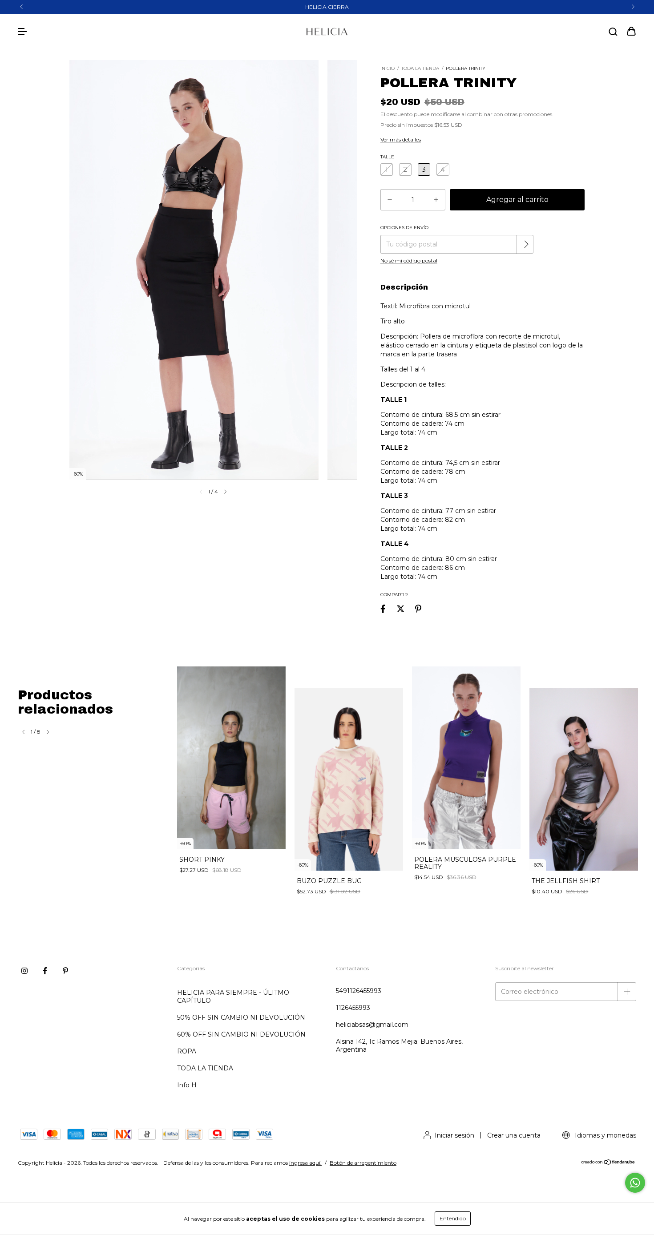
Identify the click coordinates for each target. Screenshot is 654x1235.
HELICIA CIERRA (327, 7)
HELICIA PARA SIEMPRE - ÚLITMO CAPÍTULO (233, 997)
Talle (387, 157)
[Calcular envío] (526, 244)
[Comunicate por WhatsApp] (635, 1183)
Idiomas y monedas (604, 1135)
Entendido (453, 1218)
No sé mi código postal (408, 260)
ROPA (186, 1051)
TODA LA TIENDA (420, 68)
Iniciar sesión (454, 1135)
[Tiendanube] (608, 1163)
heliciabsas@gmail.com (372, 1025)
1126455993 (353, 1008)
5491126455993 (358, 991)
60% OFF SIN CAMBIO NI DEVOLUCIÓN (241, 1034)
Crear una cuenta (514, 1135)
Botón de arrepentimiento (363, 1162)
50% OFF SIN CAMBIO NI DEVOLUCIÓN (241, 1017)
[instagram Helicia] (24, 970)
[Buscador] (613, 32)
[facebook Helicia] (45, 970)
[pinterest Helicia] (65, 970)
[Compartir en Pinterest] (418, 609)
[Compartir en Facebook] (383, 609)
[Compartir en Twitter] (400, 609)
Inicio (387, 68)
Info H (187, 1085)
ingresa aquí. (305, 1162)
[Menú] (22, 32)
